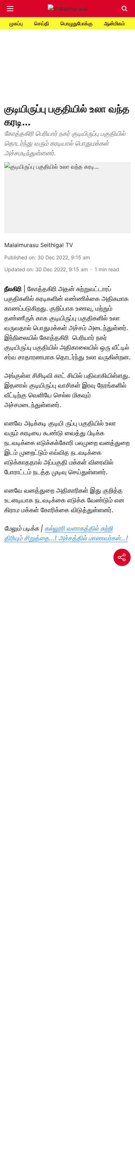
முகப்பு (16, 23)
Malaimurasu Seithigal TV (38, 245)
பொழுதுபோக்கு (76, 23)
